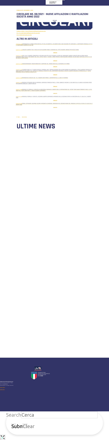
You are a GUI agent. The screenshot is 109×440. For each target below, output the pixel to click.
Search (13, 415)
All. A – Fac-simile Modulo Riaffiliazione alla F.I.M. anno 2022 (28, 33)
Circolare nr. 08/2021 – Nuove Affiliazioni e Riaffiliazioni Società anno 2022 (31, 31)
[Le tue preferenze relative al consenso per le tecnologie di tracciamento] (2, 438)
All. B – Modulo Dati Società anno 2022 (24, 34)
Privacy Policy (2, 387)
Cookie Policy (2, 389)
